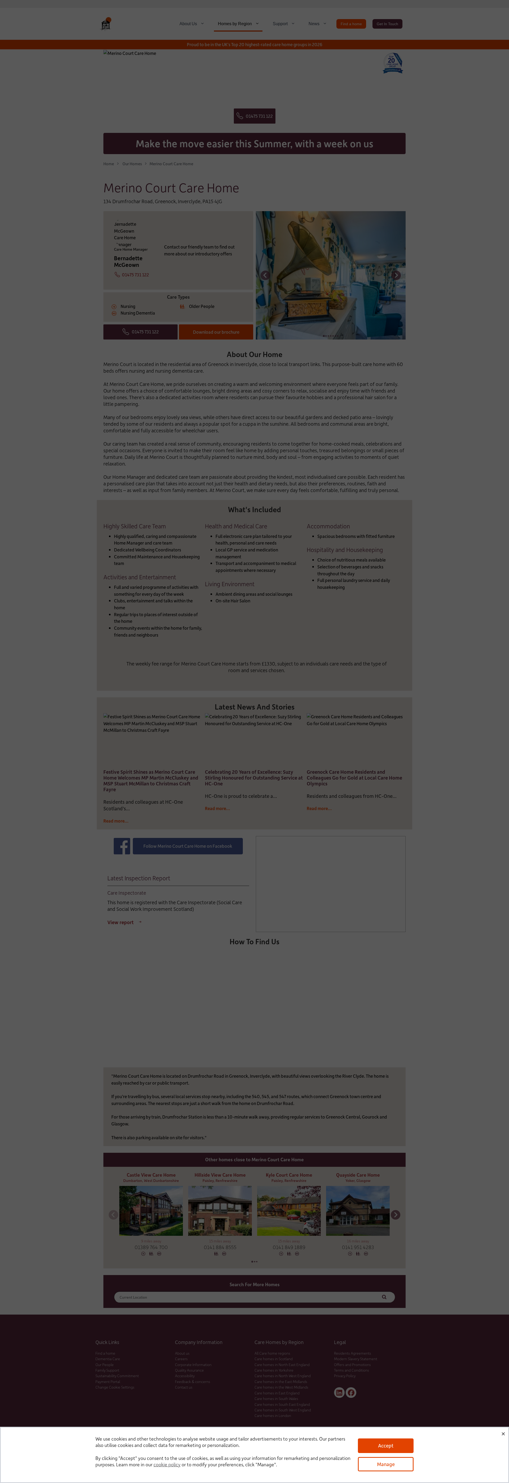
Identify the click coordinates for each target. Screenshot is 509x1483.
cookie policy (167, 1464)
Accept (385, 1445)
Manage (386, 1464)
